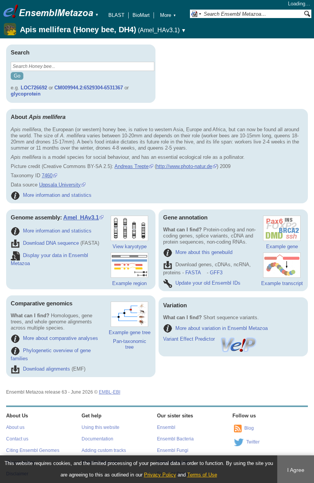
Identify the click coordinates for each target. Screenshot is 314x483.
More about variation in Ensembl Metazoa (221, 328)
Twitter (253, 442)
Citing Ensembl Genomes (32, 450)
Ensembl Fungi (172, 450)
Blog (249, 428)
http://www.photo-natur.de (184, 166)
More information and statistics (57, 195)
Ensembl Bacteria (175, 439)
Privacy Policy (160, 475)
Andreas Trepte (131, 166)
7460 (47, 175)
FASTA (193, 272)
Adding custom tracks (104, 450)
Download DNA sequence (51, 243)
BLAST (116, 15)
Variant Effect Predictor (189, 339)
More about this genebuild (203, 252)
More (168, 15)
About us (15, 427)
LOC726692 (34, 88)
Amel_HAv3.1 (81, 217)
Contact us (17, 439)
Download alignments (46, 369)
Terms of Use (202, 475)
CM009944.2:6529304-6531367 (88, 88)
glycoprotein (26, 94)
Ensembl (166, 427)
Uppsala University (60, 185)
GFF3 (216, 272)
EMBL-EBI (109, 392)
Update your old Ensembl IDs (207, 283)
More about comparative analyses (60, 338)
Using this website (100, 427)
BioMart (141, 15)
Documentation (97, 439)
